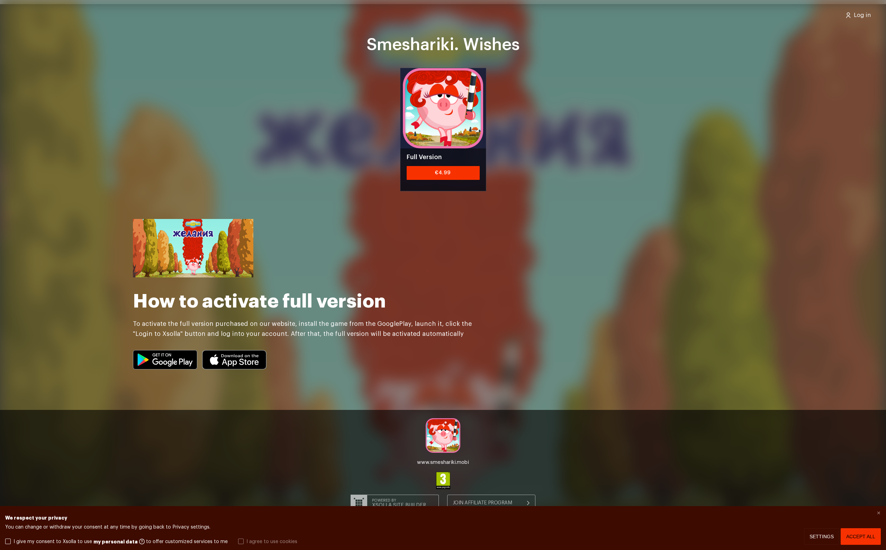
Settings (822, 536)
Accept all (860, 536)
